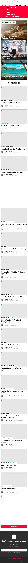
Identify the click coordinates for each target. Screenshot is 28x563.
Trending (22, 5)
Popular (11, 5)
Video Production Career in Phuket (13, 297)
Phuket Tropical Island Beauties (12, 172)
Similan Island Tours (8, 488)
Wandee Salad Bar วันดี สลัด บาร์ (11, 368)
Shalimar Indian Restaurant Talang (13, 249)
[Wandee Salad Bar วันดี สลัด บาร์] (14, 359)
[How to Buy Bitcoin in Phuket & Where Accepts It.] (14, 215)
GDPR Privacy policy (20, 561)
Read (7, 10)
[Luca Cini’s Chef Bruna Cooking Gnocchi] (14, 30)
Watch (13, 7)
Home (7, 7)
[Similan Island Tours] (14, 479)
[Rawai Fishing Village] (14, 456)
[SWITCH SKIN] (24, 12)
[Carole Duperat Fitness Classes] (14, 116)
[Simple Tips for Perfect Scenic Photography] (14, 311)
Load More (14, 526)
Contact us (10, 561)
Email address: (14, 544)
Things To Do (10, 12)
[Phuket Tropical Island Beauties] (14, 163)
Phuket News (10, 14)
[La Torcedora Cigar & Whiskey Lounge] (14, 431)
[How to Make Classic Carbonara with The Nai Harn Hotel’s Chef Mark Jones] (14, 50)
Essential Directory (12, 17)
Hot (16, 5)
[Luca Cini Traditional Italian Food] (14, 93)
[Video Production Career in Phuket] (14, 287)
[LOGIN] (26, 12)
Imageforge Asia (17, 558)
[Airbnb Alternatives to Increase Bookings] (14, 382)
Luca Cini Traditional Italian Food (12, 103)
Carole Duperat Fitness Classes (11, 126)
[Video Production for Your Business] (14, 139)
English (6, 100)
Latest (4, 5)
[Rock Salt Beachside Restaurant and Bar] (14, 70)
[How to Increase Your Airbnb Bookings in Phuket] (14, 406)
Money (3, 146)
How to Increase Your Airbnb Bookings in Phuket (11, 416)
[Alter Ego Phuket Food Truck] (14, 335)
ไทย (13, 365)
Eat (12, 10)
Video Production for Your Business (13, 149)
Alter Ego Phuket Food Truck (11, 345)
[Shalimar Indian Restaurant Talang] (14, 239)
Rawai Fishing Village (8, 465)
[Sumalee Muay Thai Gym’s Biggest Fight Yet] (14, 263)
